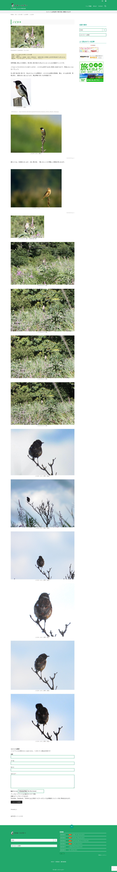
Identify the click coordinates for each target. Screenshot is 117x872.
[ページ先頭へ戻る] (72, 826)
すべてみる (62, 853)
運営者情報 (63, 861)
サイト (12, 767)
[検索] (105, 6)
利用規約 (57, 861)
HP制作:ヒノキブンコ (102, 855)
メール (12, 760)
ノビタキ (32, 14)
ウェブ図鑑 (88, 6)
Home (12, 14)
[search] (104, 29)
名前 (12, 754)
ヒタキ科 (26, 14)
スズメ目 (20, 14)
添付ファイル (14, 791)
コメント (13, 773)
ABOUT (52, 861)
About (95, 6)
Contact (100, 6)
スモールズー (60, 869)
